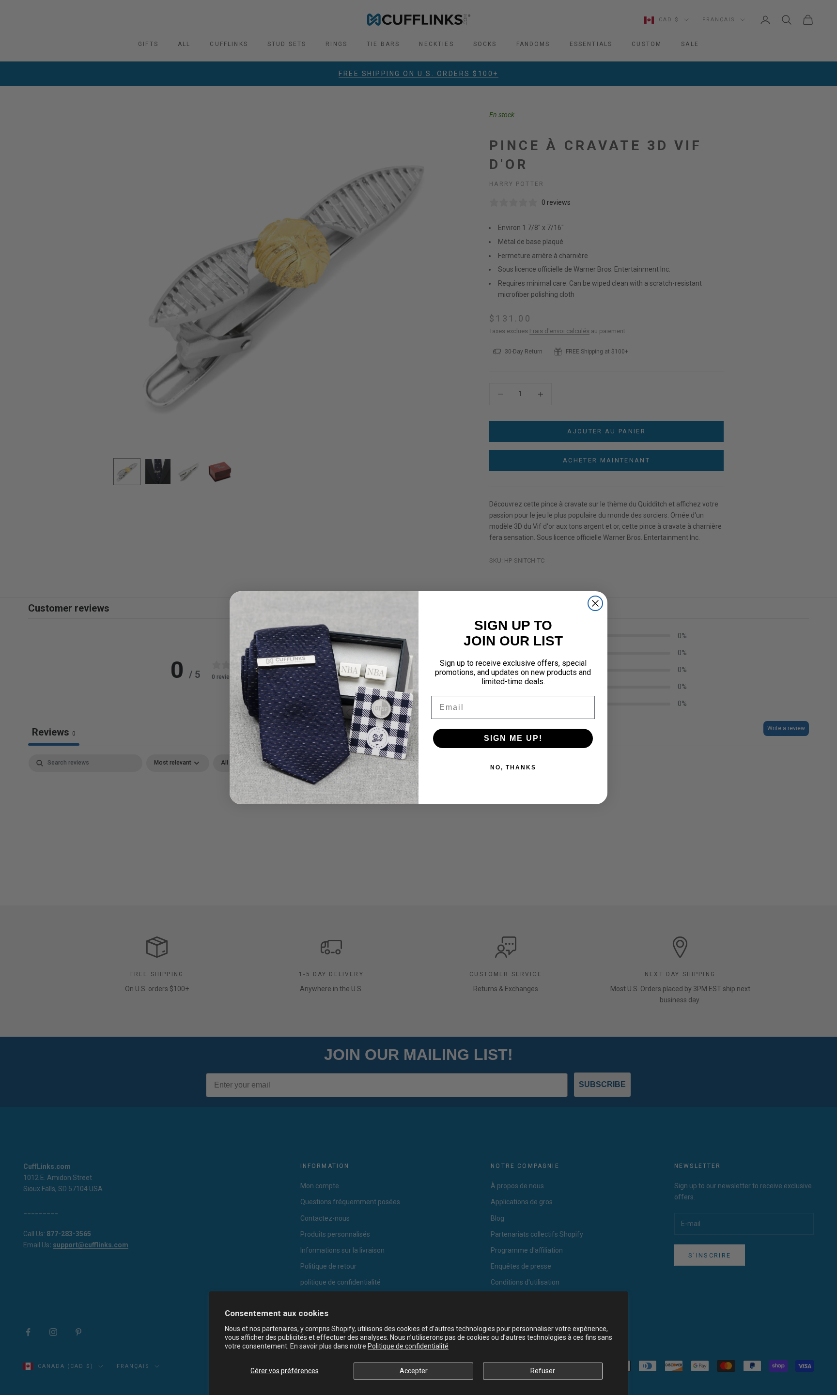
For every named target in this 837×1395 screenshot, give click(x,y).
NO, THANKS (513, 767)
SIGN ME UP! (513, 738)
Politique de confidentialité (408, 1346)
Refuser (542, 1371)
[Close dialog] (595, 603)
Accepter (414, 1371)
